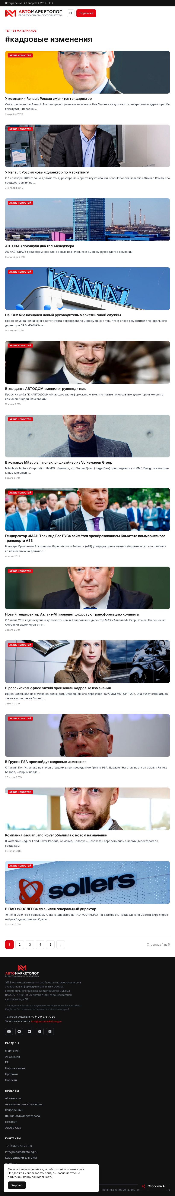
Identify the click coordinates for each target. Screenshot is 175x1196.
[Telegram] (19, 1031)
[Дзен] (40, 1031)
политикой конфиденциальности (30, 1176)
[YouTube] (9, 1031)
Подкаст (11, 1121)
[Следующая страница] (60, 944)
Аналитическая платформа (23, 1104)
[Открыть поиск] (71, 13)
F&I (7, 1062)
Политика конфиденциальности (122, 1189)
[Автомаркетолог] (33, 13)
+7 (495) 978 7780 (43, 1016)
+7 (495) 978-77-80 (18, 1146)
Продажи (11, 1074)
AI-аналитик (13, 1098)
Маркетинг (12, 1050)
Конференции (14, 1110)
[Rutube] (50, 1031)
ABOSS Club (13, 1127)
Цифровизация (15, 1068)
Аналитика (12, 1056)
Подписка (86, 13)
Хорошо (16, 1185)
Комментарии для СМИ (21, 1157)
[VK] (29, 1031)
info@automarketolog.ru (46, 1021)
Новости (11, 1080)
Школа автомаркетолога (22, 1116)
